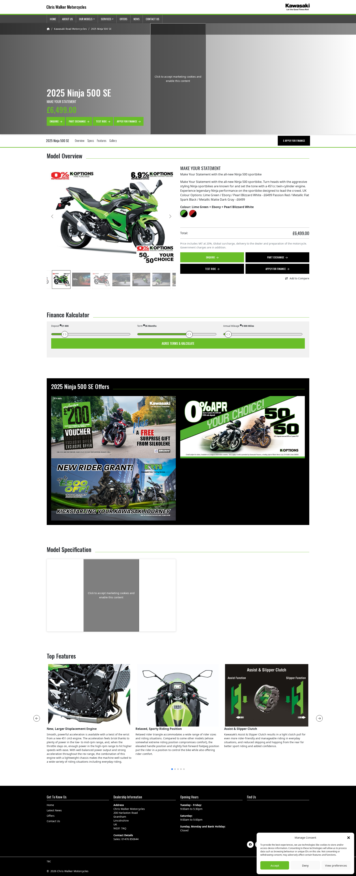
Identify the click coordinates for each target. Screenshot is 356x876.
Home (53, 19)
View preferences (336, 865)
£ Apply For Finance (294, 140)
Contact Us (152, 19)
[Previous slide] (52, 216)
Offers (123, 19)
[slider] (64, 334)
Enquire (54, 121)
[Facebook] (250, 844)
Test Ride (101, 121)
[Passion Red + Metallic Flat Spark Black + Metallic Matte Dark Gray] (193, 213)
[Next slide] (170, 216)
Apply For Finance (127, 121)
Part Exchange (77, 121)
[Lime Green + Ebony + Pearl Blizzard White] (184, 213)
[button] (348, 837)
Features (101, 140)
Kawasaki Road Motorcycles (70, 29)
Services (106, 19)
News (137, 19)
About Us (67, 19)
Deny (305, 865)
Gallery (113, 140)
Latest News (54, 810)
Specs (90, 140)
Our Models (86, 19)
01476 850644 (130, 839)
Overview (79, 140)
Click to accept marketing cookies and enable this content (178, 79)
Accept (275, 865)
